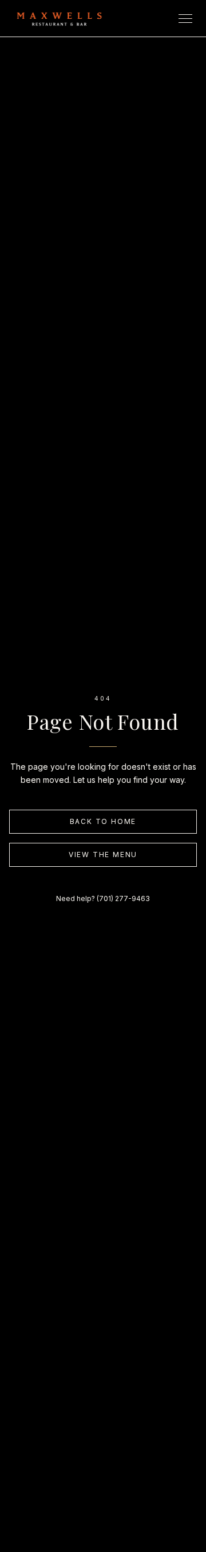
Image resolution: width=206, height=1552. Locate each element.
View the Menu (103, 854)
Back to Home (103, 821)
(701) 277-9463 (123, 898)
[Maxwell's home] (59, 18)
